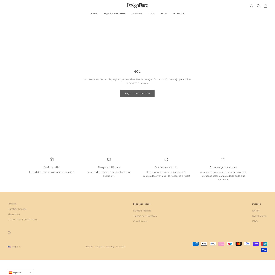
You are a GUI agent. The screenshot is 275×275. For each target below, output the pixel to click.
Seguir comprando (137, 93)
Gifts (152, 13)
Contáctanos (140, 221)
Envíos (256, 210)
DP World (178, 13)
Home (94, 13)
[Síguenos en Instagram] (9, 232)
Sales (164, 13)
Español (16, 272)
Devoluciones (259, 216)
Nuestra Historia (142, 210)
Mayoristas (14, 214)
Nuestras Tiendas (17, 208)
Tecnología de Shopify (116, 247)
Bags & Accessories (114, 13)
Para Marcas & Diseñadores (23, 219)
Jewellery (137, 13)
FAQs (255, 221)
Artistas (12, 203)
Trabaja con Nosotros (145, 216)
